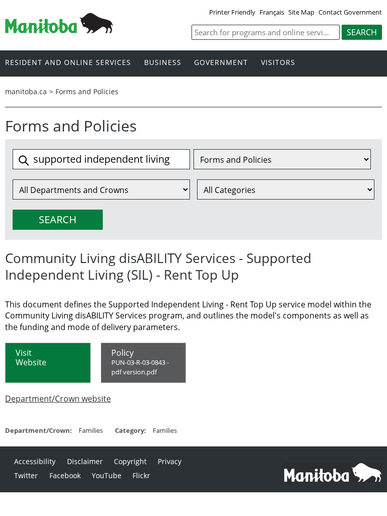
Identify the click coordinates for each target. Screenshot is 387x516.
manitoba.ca (26, 91)
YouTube (106, 475)
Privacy (169, 461)
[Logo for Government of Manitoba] (59, 30)
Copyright (130, 461)
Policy (140, 361)
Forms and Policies (86, 91)
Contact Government (350, 12)
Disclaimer (85, 461)
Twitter (26, 475)
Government (221, 63)
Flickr (141, 475)
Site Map (301, 12)
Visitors (278, 63)
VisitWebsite (31, 357)
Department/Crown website (58, 398)
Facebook (65, 475)
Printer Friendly (232, 12)
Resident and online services (68, 63)
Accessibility (34, 461)
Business (162, 63)
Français (272, 12)
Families (91, 430)
